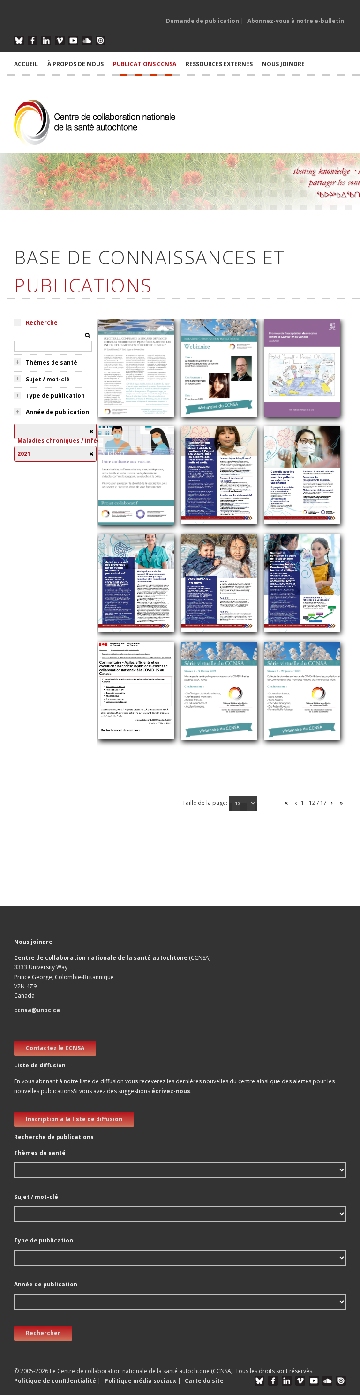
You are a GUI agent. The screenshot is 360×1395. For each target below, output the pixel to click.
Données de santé (296, 739)
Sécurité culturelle (212, 416)
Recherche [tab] (42, 323)
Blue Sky (19, 40)
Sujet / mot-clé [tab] (48, 379)
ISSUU (100, 40)
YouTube (73, 40)
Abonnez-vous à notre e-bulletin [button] (296, 21)
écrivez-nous (170, 1091)
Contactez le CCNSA (55, 1048)
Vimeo (60, 40)
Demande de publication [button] (202, 21)
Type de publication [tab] (55, 396)
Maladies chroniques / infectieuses (136, 506)
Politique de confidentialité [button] (56, 1381)
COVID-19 (118, 522)
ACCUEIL (26, 64)
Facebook (33, 40)
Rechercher (43, 1333)
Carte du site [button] (204, 1381)
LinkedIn (46, 40)
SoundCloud (87, 40)
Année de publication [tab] (57, 412)
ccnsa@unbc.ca (37, 1010)
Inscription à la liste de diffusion (74, 1119)
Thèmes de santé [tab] (51, 362)
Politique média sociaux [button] (140, 1381)
